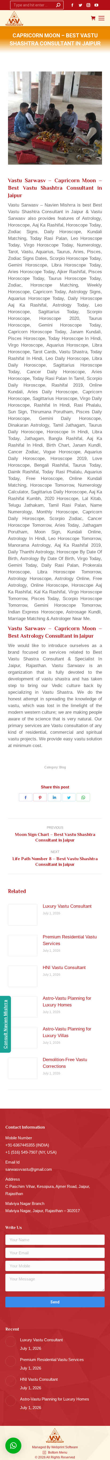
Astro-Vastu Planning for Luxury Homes (67, 1001)
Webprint (57, 1447)
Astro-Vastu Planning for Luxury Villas (67, 1032)
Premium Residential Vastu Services (70, 940)
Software (71, 1447)
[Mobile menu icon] (101, 18)
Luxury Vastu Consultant (67, 906)
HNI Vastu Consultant (64, 967)
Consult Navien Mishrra (5, 1024)
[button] (13, 1446)
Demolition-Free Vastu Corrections (65, 1063)
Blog (62, 767)
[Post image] (22, 915)
